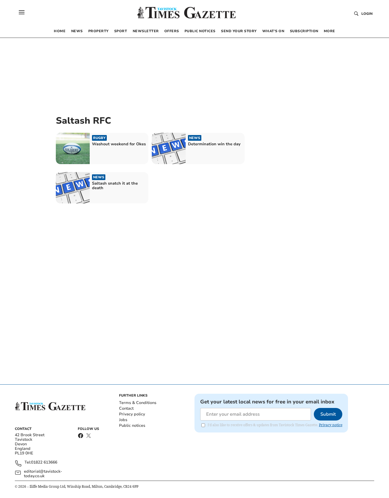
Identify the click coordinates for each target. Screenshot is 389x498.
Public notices (132, 425)
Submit (328, 414)
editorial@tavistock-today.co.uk (43, 473)
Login (366, 14)
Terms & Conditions (137, 402)
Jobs (123, 420)
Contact (126, 408)
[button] (21, 12)
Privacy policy (132, 414)
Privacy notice (330, 425)
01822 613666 (44, 462)
